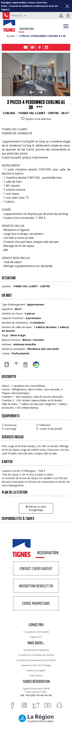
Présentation (32, 47)
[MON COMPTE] (62, 15)
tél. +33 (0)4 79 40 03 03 (36, 695)
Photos (25, 47)
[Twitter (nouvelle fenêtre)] (36, 705)
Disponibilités (46, 47)
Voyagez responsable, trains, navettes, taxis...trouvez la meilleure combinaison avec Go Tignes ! (29, 6)
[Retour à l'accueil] (19, 25)
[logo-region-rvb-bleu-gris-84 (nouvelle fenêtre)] (36, 718)
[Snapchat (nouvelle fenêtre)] (59, 705)
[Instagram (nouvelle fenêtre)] (24, 705)
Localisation (39, 47)
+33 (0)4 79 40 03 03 (6, 15)
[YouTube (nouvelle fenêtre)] (47, 705)
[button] (68, 15)
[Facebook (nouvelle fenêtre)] (12, 705)
